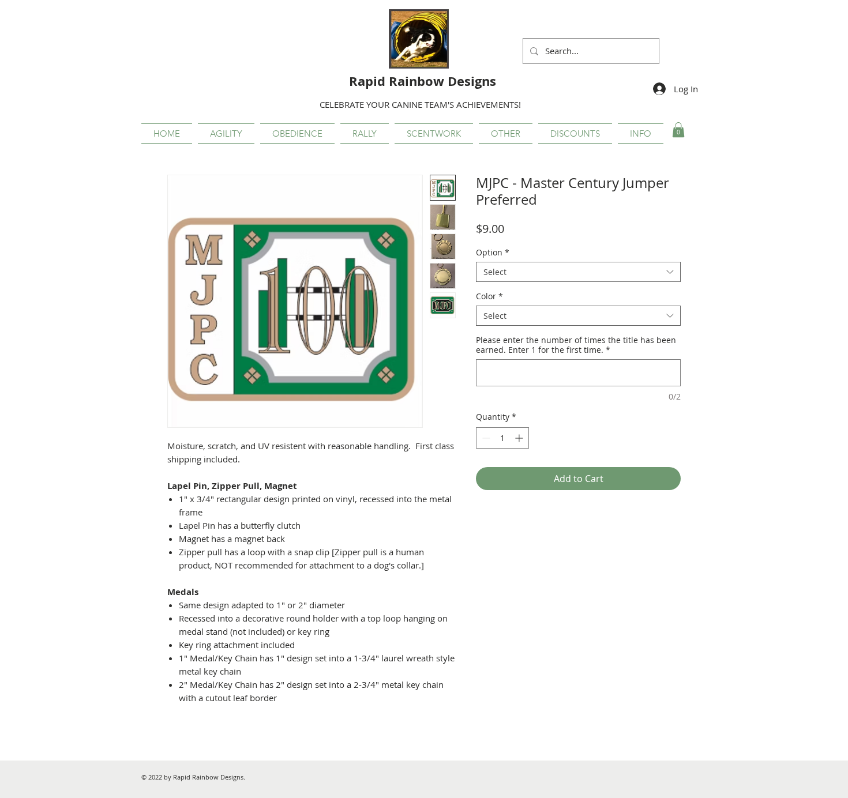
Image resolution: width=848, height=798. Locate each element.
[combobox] (578, 272)
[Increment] (520, 438)
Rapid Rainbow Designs (422, 81)
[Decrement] (485, 438)
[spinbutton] (502, 438)
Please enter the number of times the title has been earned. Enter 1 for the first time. (576, 345)
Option (492, 252)
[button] (226, 133)
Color (489, 296)
